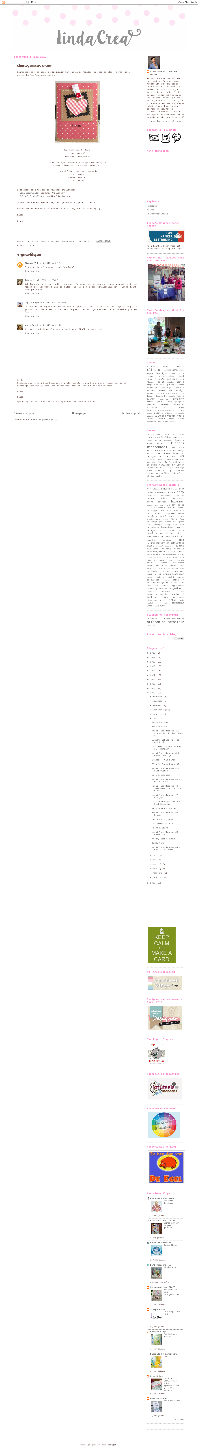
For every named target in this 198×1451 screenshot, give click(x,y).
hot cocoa (167, 531)
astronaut (162, 492)
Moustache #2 (159, 727)
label (150, 545)
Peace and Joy (160, 722)
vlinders (160, 416)
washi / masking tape (165, 596)
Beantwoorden (32, 271)
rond (149, 563)
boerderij (152, 376)
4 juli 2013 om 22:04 (49, 263)
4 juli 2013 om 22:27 (45, 280)
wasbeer (161, 419)
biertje (162, 502)
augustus (158, 714)
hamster (170, 382)
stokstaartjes (154, 410)
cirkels (179, 510)
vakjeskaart (176, 588)
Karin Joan (154, 453)
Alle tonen (179, 1419)
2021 (153, 657)
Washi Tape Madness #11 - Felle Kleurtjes (167, 754)
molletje (170, 396)
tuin (165, 585)
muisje (180, 396)
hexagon (151, 530)
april (156, 864)
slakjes (180, 408)
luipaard (160, 396)
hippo (149, 385)
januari (157, 877)
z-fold (163, 603)
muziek (162, 554)
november (158, 701)
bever (173, 374)
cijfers (166, 510)
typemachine (178, 586)
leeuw (181, 393)
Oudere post (131, 413)
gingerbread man (167, 522)
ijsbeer (170, 385)
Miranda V (30, 263)
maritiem (152, 548)
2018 (153, 671)
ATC (149, 489)
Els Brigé (178, 448)
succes (150, 577)
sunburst (160, 577)
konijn (180, 390)
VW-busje (151, 492)
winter (172, 600)
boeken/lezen (152, 505)
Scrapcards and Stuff (162, 1287)
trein (157, 586)
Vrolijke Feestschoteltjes (165, 619)
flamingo (151, 382)
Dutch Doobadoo (163, 440)
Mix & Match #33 (172, 1401)
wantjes (164, 594)
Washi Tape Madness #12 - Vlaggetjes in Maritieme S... (167, 733)
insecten (179, 385)
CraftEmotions (169, 437)
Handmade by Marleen (162, 1198)
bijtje (181, 374)
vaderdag (152, 588)
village (180, 591)
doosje (181, 514)
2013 (153, 693)
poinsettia (163, 557)
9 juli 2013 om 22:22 (49, 325)
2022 (153, 653)
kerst (179, 536)
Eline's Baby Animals (165, 367)
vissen (150, 416)
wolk (182, 600)
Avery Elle (163, 435)
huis (181, 530)
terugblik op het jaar (170, 583)
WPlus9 (159, 473)
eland (149, 379)
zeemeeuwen (151, 422)
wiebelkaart (152, 600)
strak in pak (154, 574)
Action (150, 434)
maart (156, 869)
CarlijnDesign (178, 435)
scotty (167, 408)
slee (164, 566)
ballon (180, 495)
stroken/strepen (173, 574)
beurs (150, 502)
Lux (165, 1356)
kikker (162, 388)
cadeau (181, 508)
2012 (153, 883)
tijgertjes (178, 410)
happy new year (174, 525)
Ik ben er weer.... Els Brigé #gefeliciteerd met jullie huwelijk (171, 1384)
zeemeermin (178, 603)
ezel (182, 379)
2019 (153, 666)
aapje (150, 373)
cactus (171, 508)
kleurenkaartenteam (158, 543)
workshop (151, 603)
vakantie (163, 589)
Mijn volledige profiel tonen (164, 121)
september (159, 710)
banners (151, 498)
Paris (174, 489)
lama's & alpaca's (167, 393)
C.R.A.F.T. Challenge (32, 196)
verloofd (166, 591)
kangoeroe (152, 388)
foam (182, 519)
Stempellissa (157, 1309)
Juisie (28, 280)
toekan (150, 413)
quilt (181, 557)
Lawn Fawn (171, 453)
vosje (180, 416)
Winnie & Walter (174, 473)
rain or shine (155, 560)
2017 (153, 675)
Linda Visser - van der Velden (163, 73)
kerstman (167, 540)
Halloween (156, 489)
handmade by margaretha (163, 1354)
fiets (174, 519)
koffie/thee (177, 543)
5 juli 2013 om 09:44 (55, 303)
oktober (157, 705)
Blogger (112, 1445)
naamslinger (171, 554)
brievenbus (159, 508)
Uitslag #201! (171, 1267)
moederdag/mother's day (161, 552)
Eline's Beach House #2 (165, 764)
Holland (165, 489)
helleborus (153, 527)
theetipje (151, 625)
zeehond (181, 419)
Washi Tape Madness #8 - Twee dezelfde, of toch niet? (166, 788)
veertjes (151, 591)
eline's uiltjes (166, 379)
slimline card (154, 568)
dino (161, 376)
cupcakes (171, 513)
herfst (180, 527)
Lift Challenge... (160, 1265)
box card (165, 505)
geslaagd (152, 522)
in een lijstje (175, 533)
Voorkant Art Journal (170, 1335)
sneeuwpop (152, 571)
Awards (150, 210)
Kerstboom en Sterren (164, 808)
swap (171, 577)
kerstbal (151, 540)
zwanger (160, 605)
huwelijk (152, 533)
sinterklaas (153, 566)
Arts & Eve (156, 1376)
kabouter (169, 537)
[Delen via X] (103, 241)
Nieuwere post (25, 413)
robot (169, 560)
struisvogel (167, 410)
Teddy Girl (158, 843)
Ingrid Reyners (33, 303)
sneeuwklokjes (178, 568)
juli (156, 719)
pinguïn (179, 402)
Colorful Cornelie (160, 1243)
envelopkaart (153, 519)
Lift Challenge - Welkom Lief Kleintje (166, 803)
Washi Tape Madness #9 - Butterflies (166, 780)
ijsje (161, 533)
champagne (152, 511)
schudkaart (178, 563)
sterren (179, 571)
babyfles (151, 496)
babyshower (166, 496)
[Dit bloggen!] (100, 241)
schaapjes (178, 405)
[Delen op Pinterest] (109, 241)
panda (160, 402)
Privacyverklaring (157, 214)
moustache (152, 554)
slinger (167, 568)
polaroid (173, 557)
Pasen (181, 489)
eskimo (165, 519)
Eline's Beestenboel (165, 370)
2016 (153, 679)
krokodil (151, 393)
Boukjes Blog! (158, 1332)
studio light (154, 476)
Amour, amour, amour (163, 839)
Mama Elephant (165, 459)
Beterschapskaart (162, 775)
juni (156, 855)
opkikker (178, 399)
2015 (153, 684)
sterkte (166, 571)
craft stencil (155, 513)
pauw (170, 402)
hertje (180, 382)
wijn (162, 600)
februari (158, 873)
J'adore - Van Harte (163, 760)
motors (180, 552)
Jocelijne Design (175, 451)
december (158, 696)
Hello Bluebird (156, 450)
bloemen (177, 501)
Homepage (79, 413)
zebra (171, 419)
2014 (153, 688)
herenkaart (168, 527)
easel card (167, 516)
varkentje (179, 413)
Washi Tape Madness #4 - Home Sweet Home (166, 848)
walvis (150, 419)
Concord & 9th (153, 437)
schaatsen (163, 563)
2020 (153, 662)
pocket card (152, 557)
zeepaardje (162, 422)
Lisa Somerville (29, 193)
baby (180, 492)
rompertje (179, 560)
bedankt (164, 498)
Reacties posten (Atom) (44, 419)
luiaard (151, 396)
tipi (149, 586)
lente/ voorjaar (165, 546)
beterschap (178, 498)
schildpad (152, 408)
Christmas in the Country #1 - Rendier (167, 748)
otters (150, 402)
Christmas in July (162, 823)
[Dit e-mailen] (97, 241)
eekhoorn (171, 376)
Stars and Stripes (162, 819)
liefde (30, 245)
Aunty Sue (30, 325)
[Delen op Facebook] (106, 241)
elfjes (181, 516)
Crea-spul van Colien (162, 1221)
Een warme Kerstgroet (169, 1202)
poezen (151, 404)
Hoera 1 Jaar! (160, 828)
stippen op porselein (165, 622)
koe (170, 391)
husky (162, 385)
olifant (151, 399)
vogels (171, 416)
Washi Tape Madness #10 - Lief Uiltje (167, 769)
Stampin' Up (163, 470)
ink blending (155, 536)
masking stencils (173, 549)
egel (181, 376)
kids (181, 540)
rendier (164, 404)
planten (181, 554)
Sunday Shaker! (171, 1245)
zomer (150, 605)
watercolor (178, 597)
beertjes (162, 373)
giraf (161, 382)
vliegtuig (152, 594)
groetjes (158, 525)
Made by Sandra (159, 1398)
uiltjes (158, 413)
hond (156, 385)
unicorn (168, 413)
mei (155, 860)
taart (166, 580)
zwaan (171, 422)
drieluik (152, 516)
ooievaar (164, 399)
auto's (171, 492)
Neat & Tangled (166, 468)
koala (162, 390)
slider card (177, 566)
